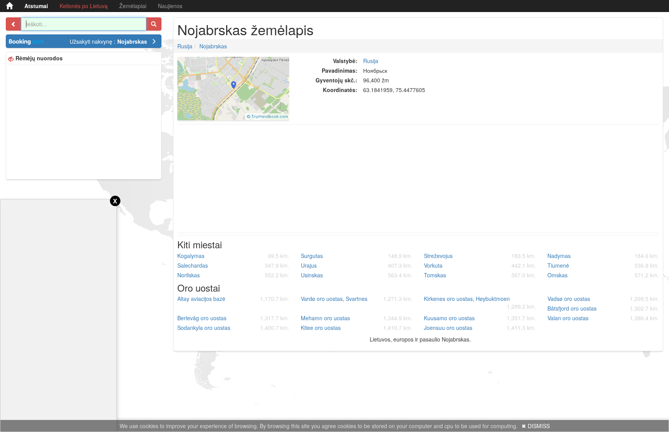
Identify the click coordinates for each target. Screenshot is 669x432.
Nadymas (603, 256)
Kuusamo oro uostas (480, 318)
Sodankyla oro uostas (233, 327)
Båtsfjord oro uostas (603, 308)
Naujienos (170, 6)
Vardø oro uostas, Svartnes (357, 298)
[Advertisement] (83, 121)
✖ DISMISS (535, 426)
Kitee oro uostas (357, 327)
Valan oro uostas (603, 318)
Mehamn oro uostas (357, 318)
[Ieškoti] (153, 24)
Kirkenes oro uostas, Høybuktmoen (480, 302)
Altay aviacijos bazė (233, 298)
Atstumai (36, 6)
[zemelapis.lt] (9, 6)
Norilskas (233, 275)
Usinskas (357, 275)
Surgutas (357, 256)
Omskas (603, 275)
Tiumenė (603, 265)
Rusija (184, 46)
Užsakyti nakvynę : (108, 41)
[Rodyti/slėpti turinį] (13, 24)
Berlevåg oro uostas (233, 318)
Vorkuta (480, 265)
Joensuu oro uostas (480, 327)
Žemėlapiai (132, 6)
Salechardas (233, 265)
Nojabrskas (213, 46)
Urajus (357, 265)
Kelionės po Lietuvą (84, 6)
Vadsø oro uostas (603, 298)
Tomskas (480, 275)
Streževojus (480, 256)
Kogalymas (233, 256)
